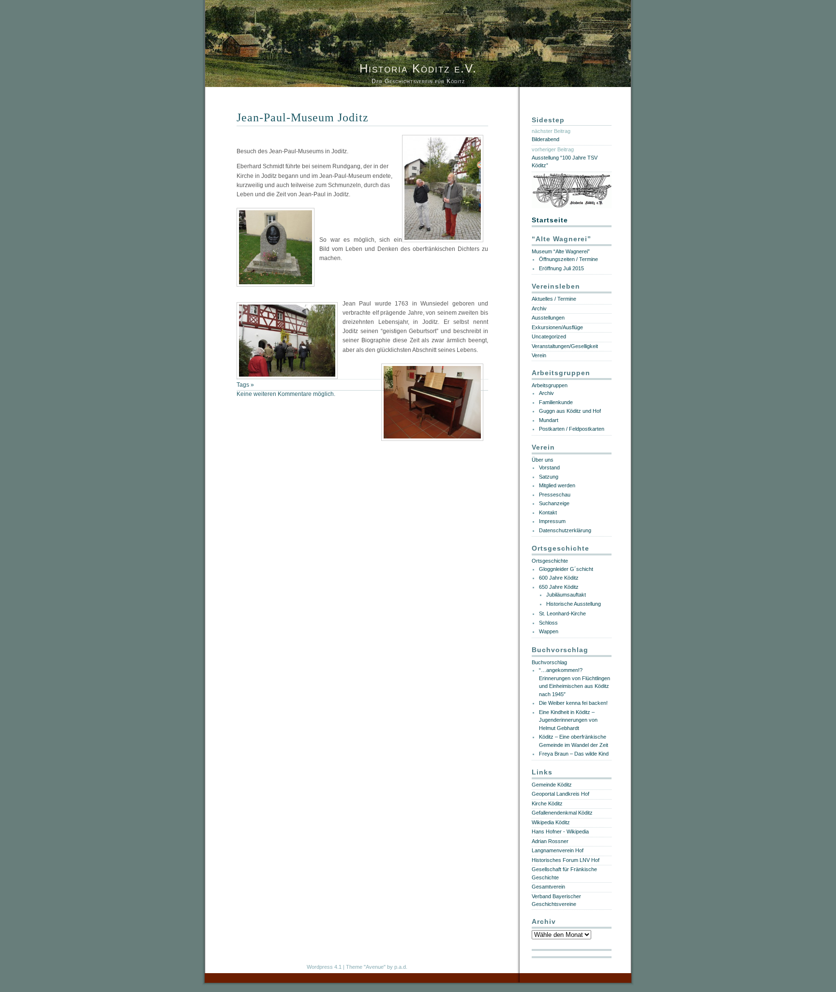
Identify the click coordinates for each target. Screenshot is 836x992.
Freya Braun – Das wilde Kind (574, 754)
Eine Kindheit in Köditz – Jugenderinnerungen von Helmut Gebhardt (568, 720)
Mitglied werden (557, 485)
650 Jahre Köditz (559, 587)
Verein (539, 355)
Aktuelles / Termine (554, 299)
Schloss (548, 623)
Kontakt (548, 512)
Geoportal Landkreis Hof (560, 794)
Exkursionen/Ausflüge (557, 327)
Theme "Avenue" (366, 967)
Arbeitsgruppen (549, 385)
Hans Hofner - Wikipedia (560, 831)
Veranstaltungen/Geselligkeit (565, 346)
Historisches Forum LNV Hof (565, 860)
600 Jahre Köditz (559, 578)
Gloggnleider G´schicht (566, 569)
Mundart (548, 420)
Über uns (542, 460)
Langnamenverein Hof (557, 850)
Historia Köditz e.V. (418, 68)
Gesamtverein (548, 887)
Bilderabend (545, 139)
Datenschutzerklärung (565, 530)
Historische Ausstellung (573, 604)
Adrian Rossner (550, 841)
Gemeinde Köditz (552, 785)
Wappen (548, 631)
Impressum (552, 521)
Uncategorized (549, 336)
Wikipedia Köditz (551, 822)
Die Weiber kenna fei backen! (573, 703)
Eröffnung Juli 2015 (561, 268)
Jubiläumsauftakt (566, 595)
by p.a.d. (397, 967)
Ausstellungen (548, 318)
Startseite (550, 220)
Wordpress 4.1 (324, 967)
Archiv (539, 308)
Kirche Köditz (547, 803)
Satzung (548, 477)
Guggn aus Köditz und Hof (570, 411)
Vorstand (549, 467)
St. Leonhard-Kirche (562, 613)
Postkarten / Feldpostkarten (571, 429)
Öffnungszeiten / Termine (568, 259)
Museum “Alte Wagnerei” (561, 251)
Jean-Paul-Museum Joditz (303, 117)
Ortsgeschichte (550, 561)
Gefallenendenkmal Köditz (562, 813)
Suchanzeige (554, 503)
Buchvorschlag (549, 662)
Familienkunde (556, 402)
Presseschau (554, 494)
